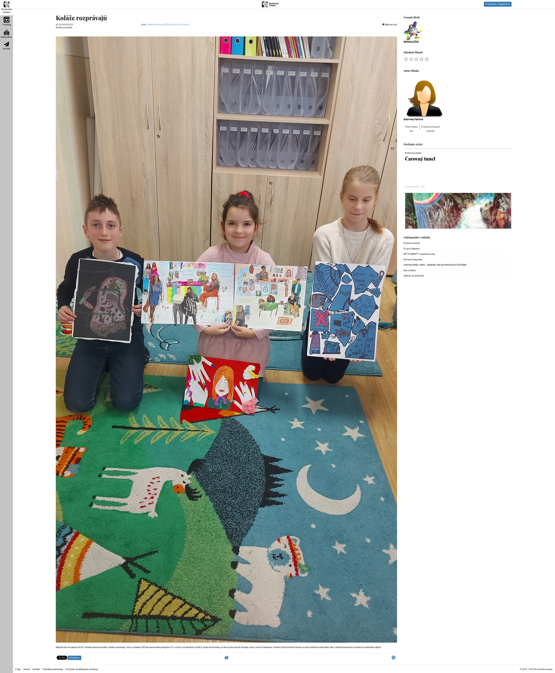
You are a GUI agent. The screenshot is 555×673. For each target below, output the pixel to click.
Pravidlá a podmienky (53, 669)
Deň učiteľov (410, 270)
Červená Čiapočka (413, 259)
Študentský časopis (6, 10)
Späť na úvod (390, 24)
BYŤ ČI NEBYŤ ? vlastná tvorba (419, 254)
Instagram (75, 658)
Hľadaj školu (6, 37)
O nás (17, 669)
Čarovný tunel (420, 158)
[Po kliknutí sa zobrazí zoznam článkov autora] (457, 96)
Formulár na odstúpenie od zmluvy (82, 669)
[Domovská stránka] (226, 658)
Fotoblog (6, 24)
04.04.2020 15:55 (412, 187)
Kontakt (6, 49)
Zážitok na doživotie (414, 275)
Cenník (26, 669)
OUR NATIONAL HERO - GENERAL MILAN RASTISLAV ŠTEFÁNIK (435, 265)
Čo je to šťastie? (412, 248)
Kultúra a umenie (64, 27)
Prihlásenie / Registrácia (498, 4)
